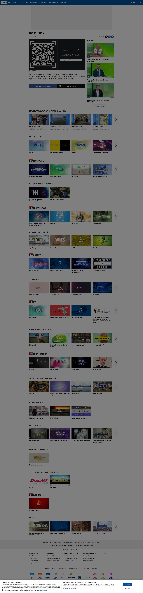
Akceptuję (127, 584)
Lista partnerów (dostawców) (69, 588)
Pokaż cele (127, 588)
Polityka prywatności (42, 590)
